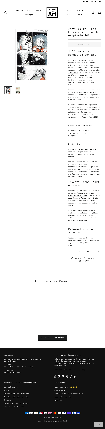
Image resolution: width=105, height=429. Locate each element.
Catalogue (28, 14)
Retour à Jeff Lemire (54, 338)
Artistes (20, 10)
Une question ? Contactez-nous (16, 403)
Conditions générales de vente (16, 397)
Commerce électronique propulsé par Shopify (52, 421)
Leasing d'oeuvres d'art (63, 397)
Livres (70, 14)
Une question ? (84, 251)
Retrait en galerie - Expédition (17, 393)
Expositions (33, 10)
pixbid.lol (58, 400)
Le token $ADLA (59, 390)
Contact (80, 14)
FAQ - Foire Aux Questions (14, 407)
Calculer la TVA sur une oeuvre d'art (68, 393)
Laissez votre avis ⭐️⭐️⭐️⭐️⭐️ (65, 387)
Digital (80, 10)
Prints (70, 10)
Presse (6, 390)
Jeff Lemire (73, 72)
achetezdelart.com (11, 387)
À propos (7, 400)
